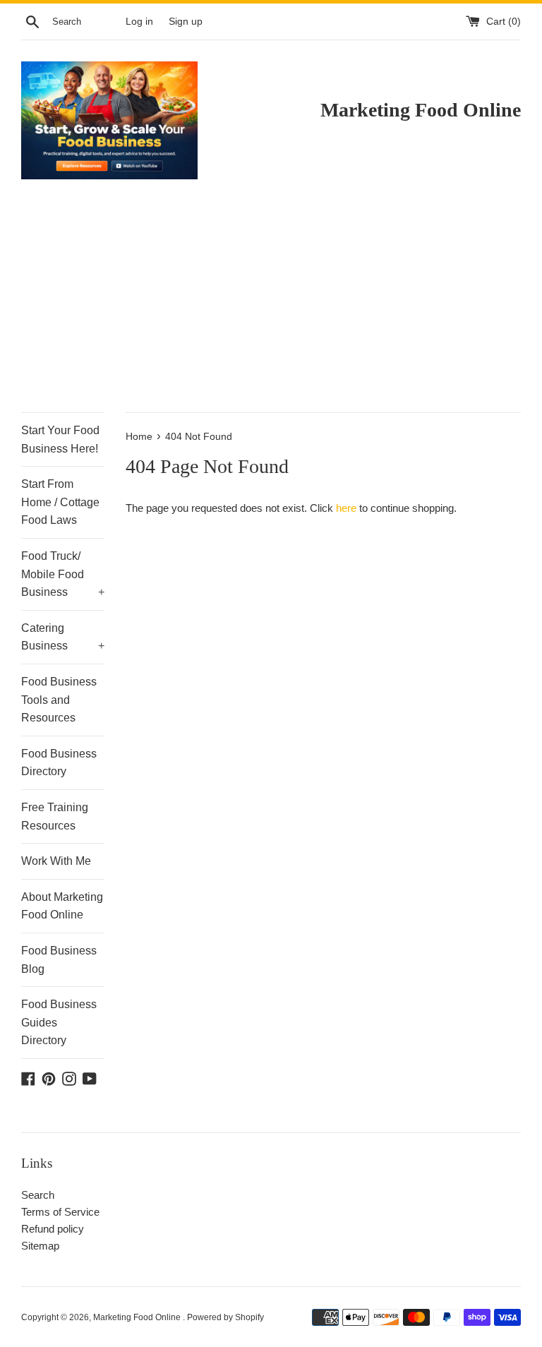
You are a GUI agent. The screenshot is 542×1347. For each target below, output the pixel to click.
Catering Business (62, 637)
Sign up (186, 21)
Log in (139, 21)
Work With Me (56, 861)
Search (37, 1195)
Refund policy (52, 1229)
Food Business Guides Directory (59, 1022)
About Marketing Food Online (62, 906)
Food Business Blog (59, 960)
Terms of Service (60, 1212)
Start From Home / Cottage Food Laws (60, 502)
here (346, 508)
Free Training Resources (54, 816)
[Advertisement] (271, 306)
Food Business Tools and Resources (59, 700)
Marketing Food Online (138, 1317)
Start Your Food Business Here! (60, 439)
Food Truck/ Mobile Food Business (62, 574)
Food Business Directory (59, 763)
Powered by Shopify (225, 1317)
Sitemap (40, 1246)
